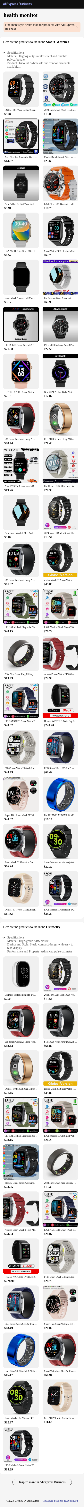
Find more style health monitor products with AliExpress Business (39, 27)
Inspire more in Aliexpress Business (42, 1482)
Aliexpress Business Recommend (60, 1500)
